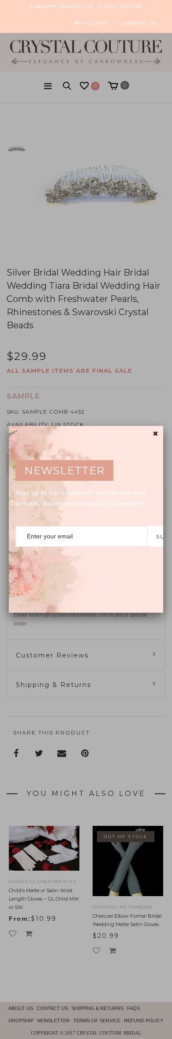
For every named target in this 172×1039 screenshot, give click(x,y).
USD (152, 23)
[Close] (155, 433)
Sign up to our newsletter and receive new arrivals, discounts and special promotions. (81, 498)
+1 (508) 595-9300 (119, 6)
